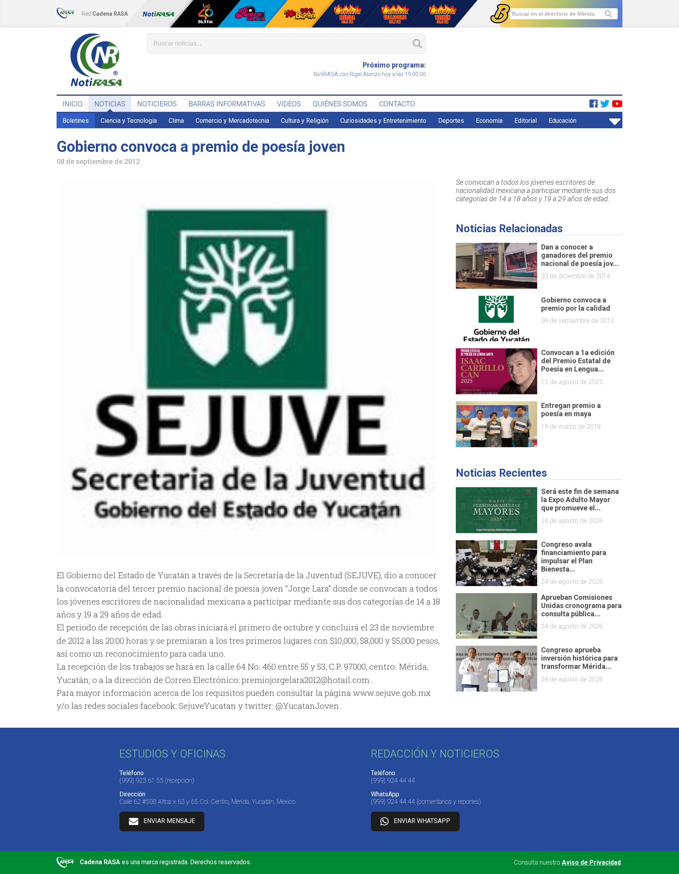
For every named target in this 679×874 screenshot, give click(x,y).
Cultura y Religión (304, 120)
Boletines (75, 120)
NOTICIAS (109, 104)
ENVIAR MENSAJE (169, 821)
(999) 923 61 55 (141, 780)
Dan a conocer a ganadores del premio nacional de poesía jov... (580, 255)
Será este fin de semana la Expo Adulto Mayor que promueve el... (580, 499)
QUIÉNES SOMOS (340, 104)
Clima (176, 120)
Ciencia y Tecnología (129, 120)
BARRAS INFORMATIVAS (227, 104)
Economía (489, 120)
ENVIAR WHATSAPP (422, 821)
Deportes (451, 120)
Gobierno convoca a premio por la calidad (575, 304)
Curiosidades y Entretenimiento (383, 120)
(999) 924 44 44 (393, 780)
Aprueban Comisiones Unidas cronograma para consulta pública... (581, 605)
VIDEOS (289, 104)
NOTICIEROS (157, 104)
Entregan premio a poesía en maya (571, 409)
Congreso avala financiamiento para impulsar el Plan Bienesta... (573, 556)
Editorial (525, 120)
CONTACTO (397, 104)
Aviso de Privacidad (591, 862)
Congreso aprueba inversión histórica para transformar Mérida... (579, 658)
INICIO (72, 104)
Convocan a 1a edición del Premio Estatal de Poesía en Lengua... (578, 360)
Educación (562, 120)
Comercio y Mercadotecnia (232, 120)
